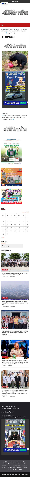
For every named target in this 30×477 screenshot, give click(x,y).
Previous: (14, 116)
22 (27, 228)
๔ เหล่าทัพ (22, 463)
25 (11, 231)
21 (23, 228)
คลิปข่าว (19, 467)
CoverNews (18, 474)
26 (15, 231)
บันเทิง (9, 469)
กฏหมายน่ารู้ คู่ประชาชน (14, 465)
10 (7, 224)
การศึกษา (23, 462)
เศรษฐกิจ (4, 465)
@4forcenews (6, 276)
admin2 (4, 335)
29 (27, 231)
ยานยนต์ (9, 467)
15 (27, 224)
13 (19, 224)
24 (7, 231)
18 (11, 228)
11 (11, 224)
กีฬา (14, 467)
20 (19, 228)
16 (3, 228)
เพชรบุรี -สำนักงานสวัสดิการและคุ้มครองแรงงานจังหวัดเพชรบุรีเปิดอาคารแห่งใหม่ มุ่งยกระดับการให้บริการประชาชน (15, 333)
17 (7, 228)
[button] (2, 24)
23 (3, 231)
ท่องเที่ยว (16, 463)
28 (23, 231)
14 (23, 224)
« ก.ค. (2, 237)
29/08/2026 (12, 276)
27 (19, 231)
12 (15, 224)
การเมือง (4, 467)
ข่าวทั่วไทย (5, 269)
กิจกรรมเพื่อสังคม (8, 463)
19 (15, 228)
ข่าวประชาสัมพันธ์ (15, 462)
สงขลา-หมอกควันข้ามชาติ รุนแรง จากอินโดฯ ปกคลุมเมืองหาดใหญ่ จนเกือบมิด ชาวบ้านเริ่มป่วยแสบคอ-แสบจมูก (15, 303)
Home (20, 469)
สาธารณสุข (5, 386)
